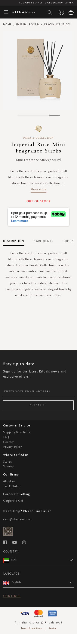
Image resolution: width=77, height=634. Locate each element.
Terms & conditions (32, 628)
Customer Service (31, 3)
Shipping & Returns (16, 432)
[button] (42, 560)
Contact (8, 442)
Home (7, 24)
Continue (12, 596)
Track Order (11, 486)
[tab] (15, 239)
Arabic (69, 3)
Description (13, 241)
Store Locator (54, 3)
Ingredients (43, 241)
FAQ (6, 437)
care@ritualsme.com (18, 519)
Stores (7, 461)
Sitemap (8, 466)
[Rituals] (22, 12)
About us (9, 481)
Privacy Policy (12, 447)
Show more (38, 189)
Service (52, 628)
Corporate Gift (13, 501)
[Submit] (50, 12)
